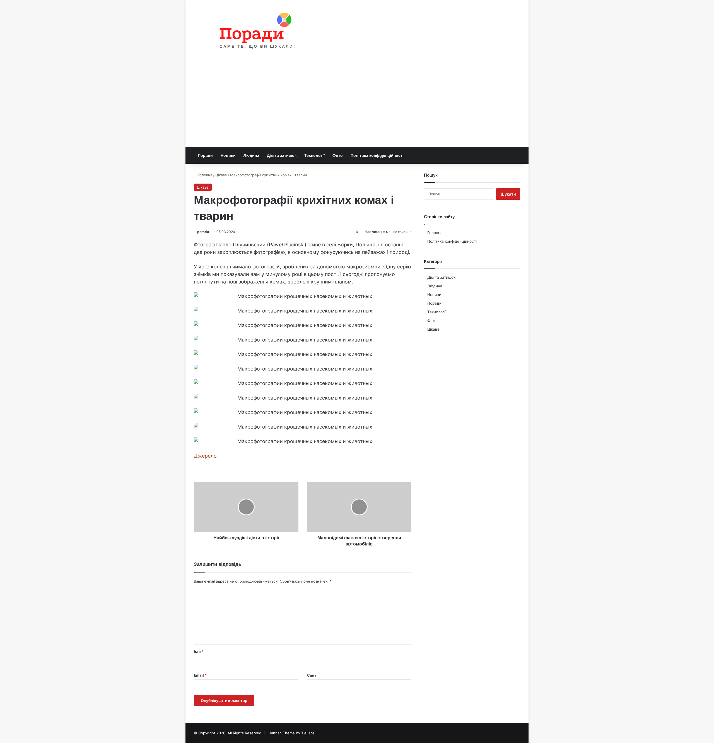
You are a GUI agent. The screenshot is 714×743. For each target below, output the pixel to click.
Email (200, 675)
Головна (204, 175)
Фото (337, 155)
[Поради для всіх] (254, 31)
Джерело (205, 456)
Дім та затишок (281, 155)
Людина (251, 155)
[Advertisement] (357, 105)
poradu (203, 232)
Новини (228, 155)
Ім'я (199, 651)
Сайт (311, 675)
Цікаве (221, 175)
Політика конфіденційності (377, 155)
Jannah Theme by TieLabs (292, 733)
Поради (205, 155)
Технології (314, 155)
